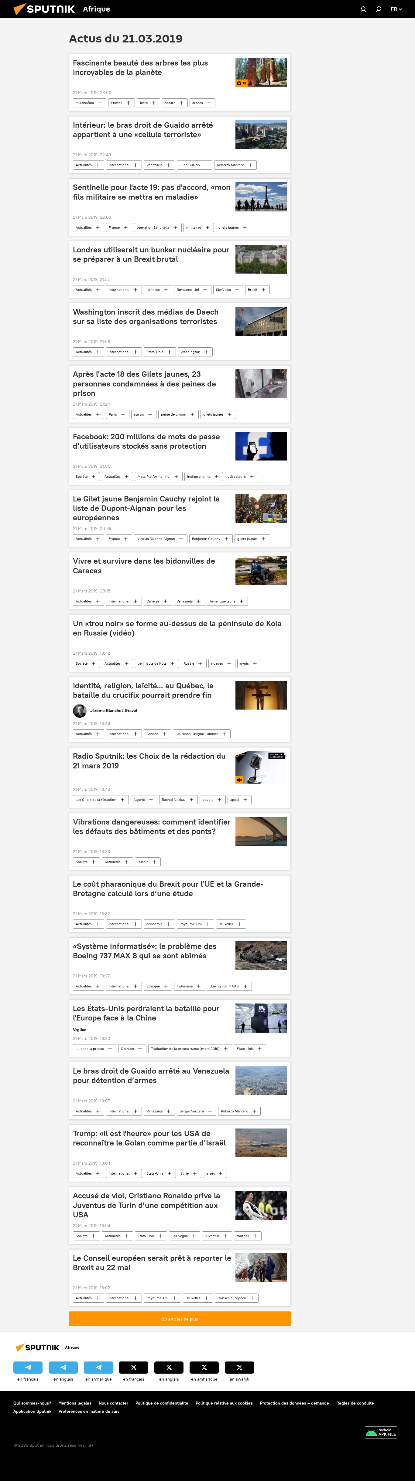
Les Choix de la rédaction (96, 799)
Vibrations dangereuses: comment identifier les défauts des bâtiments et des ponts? (152, 826)
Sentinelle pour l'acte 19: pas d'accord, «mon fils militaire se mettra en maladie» (152, 191)
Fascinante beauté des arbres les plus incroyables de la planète (140, 67)
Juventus (212, 1235)
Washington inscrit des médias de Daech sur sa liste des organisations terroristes (146, 316)
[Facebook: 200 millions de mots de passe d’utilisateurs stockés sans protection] (261, 446)
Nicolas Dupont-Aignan (156, 538)
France (114, 227)
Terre (143, 102)
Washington (190, 351)
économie (154, 924)
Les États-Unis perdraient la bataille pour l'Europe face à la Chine (146, 1013)
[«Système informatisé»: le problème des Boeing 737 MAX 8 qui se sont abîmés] (261, 955)
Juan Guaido (190, 165)
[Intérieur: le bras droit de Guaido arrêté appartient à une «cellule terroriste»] (261, 134)
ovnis (244, 663)
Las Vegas (180, 1235)
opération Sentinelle (153, 227)
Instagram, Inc (199, 476)
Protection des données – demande (294, 1403)
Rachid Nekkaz (173, 799)
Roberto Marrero (230, 165)
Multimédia (85, 102)
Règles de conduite (355, 1403)
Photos (116, 102)
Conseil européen (232, 1298)
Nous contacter (113, 1403)
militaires (193, 227)
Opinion (127, 1048)
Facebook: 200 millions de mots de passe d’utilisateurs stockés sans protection (146, 441)
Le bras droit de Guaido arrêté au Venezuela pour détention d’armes (151, 1075)
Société (81, 476)
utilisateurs (237, 476)
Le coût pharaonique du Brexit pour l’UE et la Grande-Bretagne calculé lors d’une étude (168, 888)
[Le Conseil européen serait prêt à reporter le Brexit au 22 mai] (261, 1267)
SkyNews (223, 289)
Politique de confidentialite (161, 1403)
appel (234, 799)
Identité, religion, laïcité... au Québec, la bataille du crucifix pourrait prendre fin (143, 690)
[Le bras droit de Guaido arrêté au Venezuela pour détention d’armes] (261, 1080)
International (119, 165)
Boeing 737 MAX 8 (224, 986)
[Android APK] (381, 1433)
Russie (188, 663)
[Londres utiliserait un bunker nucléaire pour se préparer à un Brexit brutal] (261, 259)
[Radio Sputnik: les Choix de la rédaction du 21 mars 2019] (261, 767)
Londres (153, 289)
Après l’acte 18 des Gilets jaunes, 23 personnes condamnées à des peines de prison (144, 383)
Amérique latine (222, 601)
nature (170, 102)
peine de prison (173, 414)
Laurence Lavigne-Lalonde (197, 733)
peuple (207, 799)
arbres (197, 102)
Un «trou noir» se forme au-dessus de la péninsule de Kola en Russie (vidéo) (177, 628)
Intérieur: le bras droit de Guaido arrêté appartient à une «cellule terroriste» (143, 129)
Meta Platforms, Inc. (154, 476)
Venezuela (154, 165)
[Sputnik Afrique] (46, 16)
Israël (210, 1173)
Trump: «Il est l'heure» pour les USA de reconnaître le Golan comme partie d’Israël (149, 1138)
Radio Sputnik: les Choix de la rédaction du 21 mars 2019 (149, 760)
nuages (217, 663)
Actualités (84, 165)
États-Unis (154, 351)
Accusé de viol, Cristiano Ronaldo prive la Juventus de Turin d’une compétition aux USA (146, 1205)
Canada (152, 733)
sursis (139, 414)
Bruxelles (226, 924)
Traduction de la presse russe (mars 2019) (185, 1048)
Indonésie (185, 986)
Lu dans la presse (90, 1048)
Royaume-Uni (188, 289)
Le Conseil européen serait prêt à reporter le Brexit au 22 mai (152, 1262)
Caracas (152, 601)
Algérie (139, 799)
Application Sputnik (32, 1411)
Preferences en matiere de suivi (90, 1411)
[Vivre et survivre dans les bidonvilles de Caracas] (261, 570)
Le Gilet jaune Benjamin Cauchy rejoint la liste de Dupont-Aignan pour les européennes (146, 508)
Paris (113, 414)
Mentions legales (74, 1403)
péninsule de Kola (152, 663)
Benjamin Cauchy (206, 538)
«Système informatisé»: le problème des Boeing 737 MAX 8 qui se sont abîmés (145, 950)
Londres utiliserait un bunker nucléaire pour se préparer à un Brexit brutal (151, 254)
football (243, 1235)
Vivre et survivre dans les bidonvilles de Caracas (144, 565)
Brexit (252, 289)
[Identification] (363, 9)
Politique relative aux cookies (224, 1403)
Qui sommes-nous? (32, 1403)
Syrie (184, 1173)
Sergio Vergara (192, 1111)
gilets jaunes (228, 227)
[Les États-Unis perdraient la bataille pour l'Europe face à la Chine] (261, 1018)
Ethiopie (153, 986)
